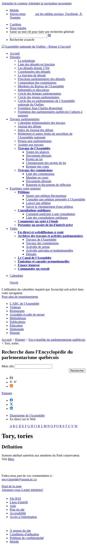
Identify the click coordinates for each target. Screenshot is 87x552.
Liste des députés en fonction (36, 64)
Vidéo (13, 228)
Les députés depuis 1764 (33, 68)
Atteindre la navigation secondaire (50, 3)
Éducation (16, 325)
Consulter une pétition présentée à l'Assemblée (55, 199)
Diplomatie (17, 329)
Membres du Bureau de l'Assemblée (41, 86)
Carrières (15, 24)
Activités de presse (38, 247)
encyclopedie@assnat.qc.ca (19, 479)
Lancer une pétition (38, 203)
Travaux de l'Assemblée (34, 148)
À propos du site (20, 530)
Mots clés (8, 366)
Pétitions (24, 192)
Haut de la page (12, 486)
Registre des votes (37, 166)
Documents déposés (38, 155)
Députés (15, 57)
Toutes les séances (37, 152)
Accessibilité (18, 513)
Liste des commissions (40, 174)
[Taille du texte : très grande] (15, 382)
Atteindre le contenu (15, 3)
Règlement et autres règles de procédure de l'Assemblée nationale (45, 135)
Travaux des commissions (35, 170)
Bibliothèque (18, 318)
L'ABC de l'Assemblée (24, 303)
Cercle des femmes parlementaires (39, 93)
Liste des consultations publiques (47, 217)
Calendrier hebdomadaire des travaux (41, 122)
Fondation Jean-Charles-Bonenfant (40, 108)
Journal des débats (29, 126)
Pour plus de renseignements (20, 296)
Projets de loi (34, 159)
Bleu (11, 459)
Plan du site (17, 509)
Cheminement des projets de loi (46, 163)
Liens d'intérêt (19, 502)
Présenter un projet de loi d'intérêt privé (45, 225)
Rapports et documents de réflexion (48, 185)
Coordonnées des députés (34, 71)
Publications (17, 322)
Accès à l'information (23, 517)
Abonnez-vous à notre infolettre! (22, 490)
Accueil (15, 53)
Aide (13, 506)
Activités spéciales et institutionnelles (49, 250)
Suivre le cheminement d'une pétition (49, 206)
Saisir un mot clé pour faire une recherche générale (42, 31)
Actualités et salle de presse (27, 314)
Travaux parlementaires (24, 119)
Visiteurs (15, 307)
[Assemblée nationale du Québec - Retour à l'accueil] (36, 46)
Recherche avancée (22, 39)
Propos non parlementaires (35, 141)
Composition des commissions (37, 82)
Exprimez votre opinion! (25, 188)
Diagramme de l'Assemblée (27, 415)
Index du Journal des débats (35, 130)
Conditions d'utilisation (24, 534)
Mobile (14, 541)
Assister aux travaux (31, 144)
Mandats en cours (37, 177)
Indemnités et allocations (33, 90)
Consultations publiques (34, 210)
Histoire (15, 332)
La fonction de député (32, 75)
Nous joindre (18, 28)
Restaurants (17, 311)
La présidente (26, 60)
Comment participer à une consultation (50, 214)
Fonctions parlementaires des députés (41, 79)
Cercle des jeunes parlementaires (38, 97)
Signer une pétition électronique (46, 195)
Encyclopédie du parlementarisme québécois (57, 339)
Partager (7, 393)
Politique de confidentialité (27, 538)
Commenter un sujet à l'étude (38, 221)
